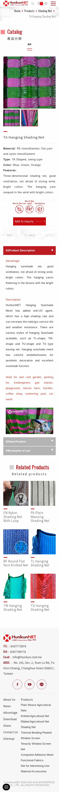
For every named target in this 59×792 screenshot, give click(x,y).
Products (29, 11)
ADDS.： (8, 662)
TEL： (6, 646)
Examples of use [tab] (18, 450)
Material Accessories (34, 771)
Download (10, 719)
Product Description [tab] (20, 250)
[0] (39, 3)
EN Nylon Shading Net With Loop (16, 502)
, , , (29, 667)
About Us (9, 699)
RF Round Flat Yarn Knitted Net (16, 548)
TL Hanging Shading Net (43, 548)
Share (7, 725)
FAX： (6, 652)
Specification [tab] (16, 441)
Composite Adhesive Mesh (37, 754)
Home (17, 11)
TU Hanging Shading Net (43, 593)
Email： (7, 657)
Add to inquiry (24, 221)
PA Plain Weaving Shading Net (43, 502)
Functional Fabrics (32, 760)
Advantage (10, 712)
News (7, 706)
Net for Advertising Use (35, 765)
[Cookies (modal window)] (6, 787)
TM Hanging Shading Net (16, 593)
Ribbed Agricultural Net (35, 721)
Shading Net (45, 11)
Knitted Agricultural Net (35, 716)
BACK (32, 235)
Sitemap (8, 738)
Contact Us (10, 732)
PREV (9, 235)
